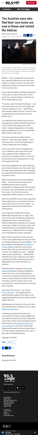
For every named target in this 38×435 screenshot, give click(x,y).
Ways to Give (7, 406)
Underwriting (7, 404)
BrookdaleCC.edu (9, 415)
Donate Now (7, 397)
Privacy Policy (8, 411)
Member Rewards (9, 402)
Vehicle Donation (8, 403)
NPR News (11, 342)
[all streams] (35, 432)
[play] (3, 432)
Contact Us (7, 409)
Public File (6, 414)
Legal (5, 412)
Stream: (7, 9)
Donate (32, 3)
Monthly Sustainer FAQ (10, 400)
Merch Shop (7, 399)
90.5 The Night (23, 9)
